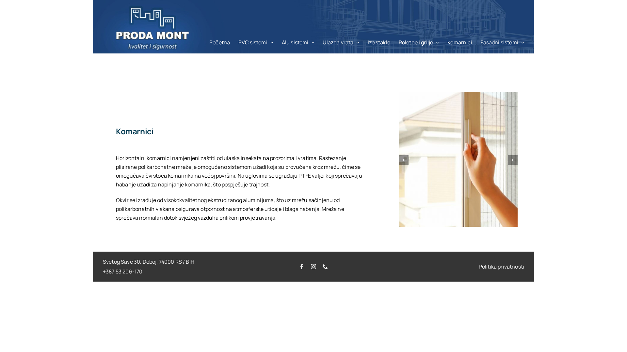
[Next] (513, 160)
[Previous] (404, 160)
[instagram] (313, 266)
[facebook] (301, 266)
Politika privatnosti (501, 266)
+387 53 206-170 (122, 271)
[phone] (325, 266)
